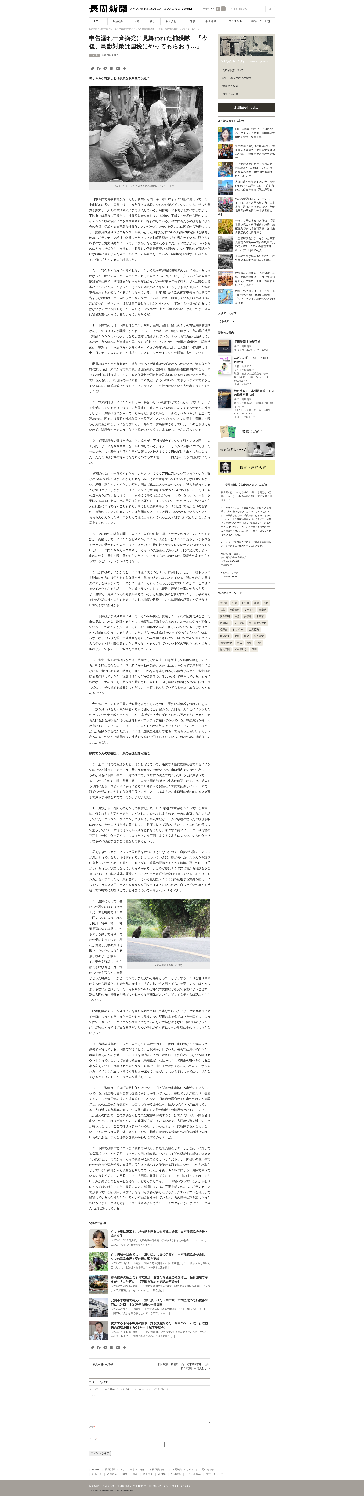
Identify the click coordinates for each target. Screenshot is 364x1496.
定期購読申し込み (246, 107)
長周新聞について (233, 70)
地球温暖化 (226, 642)
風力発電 (259, 636)
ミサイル (249, 609)
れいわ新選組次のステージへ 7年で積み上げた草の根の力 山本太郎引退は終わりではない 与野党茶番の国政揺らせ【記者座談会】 (246, 206)
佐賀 (237, 636)
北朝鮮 (245, 603)
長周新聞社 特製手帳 (247, 341)
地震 (256, 603)
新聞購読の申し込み (183, 1469)
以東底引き (241, 649)
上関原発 (254, 629)
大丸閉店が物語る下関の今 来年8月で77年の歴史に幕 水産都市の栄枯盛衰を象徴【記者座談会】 (255, 185)
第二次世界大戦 (257, 622)
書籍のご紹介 (230, 86)
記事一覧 (97, 1474)
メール (93, 1439)
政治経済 (118, 21)
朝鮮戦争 (225, 636)
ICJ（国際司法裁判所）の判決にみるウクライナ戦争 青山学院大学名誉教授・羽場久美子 (255, 133)
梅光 (246, 636)
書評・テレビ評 (261, 21)
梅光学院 (225, 649)
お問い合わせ (230, 94)
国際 (137, 21)
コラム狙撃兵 (234, 21)
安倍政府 (234, 609)
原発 (237, 616)
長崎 (266, 603)
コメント (93, 1395)
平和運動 (210, 21)
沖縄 (258, 642)
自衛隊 (262, 609)
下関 (254, 649)
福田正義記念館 (158, 1469)
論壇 (249, 642)
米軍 (234, 603)
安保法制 (225, 616)
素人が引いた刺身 (101, 1364)
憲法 (239, 642)
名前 (92, 1427)
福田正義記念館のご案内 (237, 78)
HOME (98, 21)
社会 (152, 21)
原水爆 (223, 603)
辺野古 (223, 629)
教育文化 (171, 21)
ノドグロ (239, 622)
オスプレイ (238, 629)
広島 (222, 609)
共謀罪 (248, 616)
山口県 (191, 21)
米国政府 (225, 622)
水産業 (260, 616)
